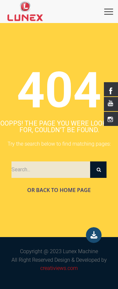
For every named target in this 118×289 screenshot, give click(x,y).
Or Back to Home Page (59, 190)
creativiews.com (59, 268)
